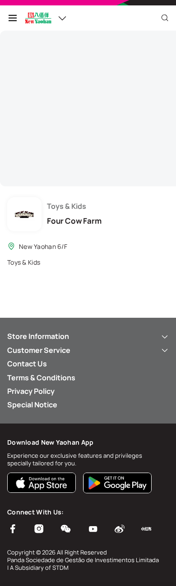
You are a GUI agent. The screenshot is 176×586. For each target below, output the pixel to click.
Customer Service (38, 350)
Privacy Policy (31, 391)
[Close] (165, 18)
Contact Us (27, 364)
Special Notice (32, 405)
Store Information (38, 336)
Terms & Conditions (41, 378)
